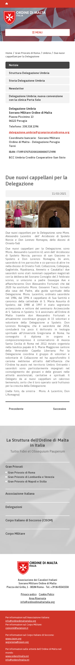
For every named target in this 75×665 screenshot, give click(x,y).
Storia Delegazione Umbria (27, 80)
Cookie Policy (46, 594)
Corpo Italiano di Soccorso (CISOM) (29, 520)
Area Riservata (37, 598)
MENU (39, 32)
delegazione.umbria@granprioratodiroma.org (39, 132)
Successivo (59, 408)
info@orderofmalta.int (17, 659)
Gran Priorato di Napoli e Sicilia (27, 481)
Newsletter (16, 88)
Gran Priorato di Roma (27, 52)
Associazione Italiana (19, 493)
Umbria (47, 52)
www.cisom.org (13, 638)
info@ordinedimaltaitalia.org (37, 602)
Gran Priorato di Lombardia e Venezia (31, 476)
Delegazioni (13, 507)
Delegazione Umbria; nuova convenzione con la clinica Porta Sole (36, 97)
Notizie (13, 65)
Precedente (16, 408)
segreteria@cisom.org (17, 642)
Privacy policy (29, 594)
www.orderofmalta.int (17, 656)
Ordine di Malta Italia (24, 19)
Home (8, 52)
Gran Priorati (14, 466)
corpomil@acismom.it (16, 628)
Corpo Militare (15, 533)
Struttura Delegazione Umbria (29, 72)
